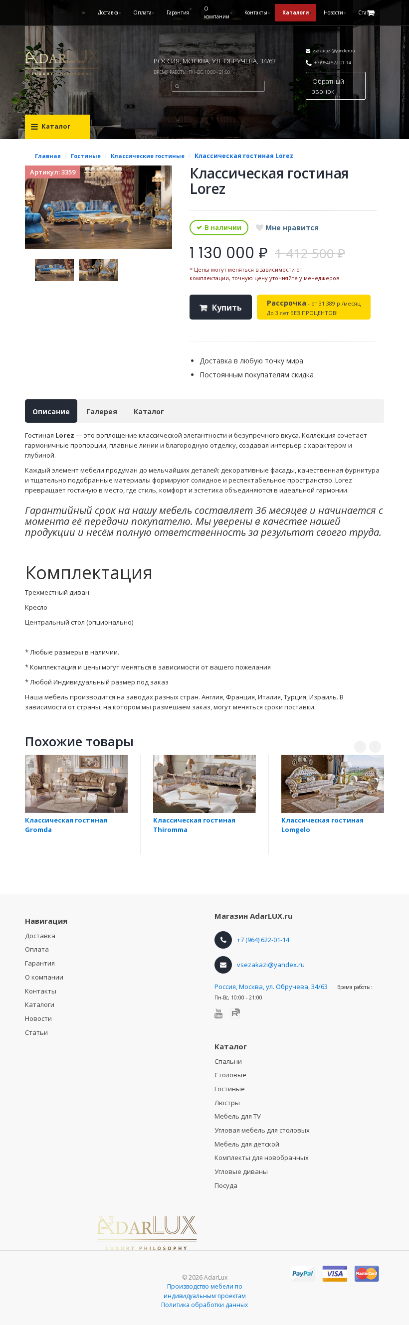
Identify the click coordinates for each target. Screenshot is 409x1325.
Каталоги (295, 12)
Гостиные (229, 1088)
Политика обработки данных (204, 1305)
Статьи (36, 1032)
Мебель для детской (246, 1144)
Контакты (255, 12)
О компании (216, 12)
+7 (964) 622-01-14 (332, 62)
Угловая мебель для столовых (262, 1130)
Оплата (142, 12)
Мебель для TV (237, 1116)
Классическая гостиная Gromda (66, 825)
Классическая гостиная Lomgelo (322, 825)
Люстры (227, 1102)
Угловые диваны (241, 1171)
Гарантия (178, 12)
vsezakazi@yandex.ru (334, 50)
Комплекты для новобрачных (261, 1157)
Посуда (225, 1185)
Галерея (101, 411)
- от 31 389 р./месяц (314, 307)
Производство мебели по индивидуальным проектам (205, 1291)
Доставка (108, 12)
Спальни (228, 1061)
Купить (227, 307)
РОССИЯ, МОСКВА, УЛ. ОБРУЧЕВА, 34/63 (215, 60)
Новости (333, 12)
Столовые (230, 1074)
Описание (51, 411)
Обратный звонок (328, 86)
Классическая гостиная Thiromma (194, 825)
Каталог (149, 411)
